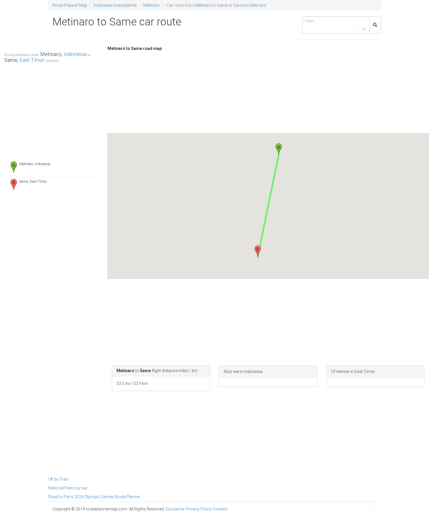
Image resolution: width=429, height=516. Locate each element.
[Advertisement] (53, 107)
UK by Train (58, 479)
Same (222, 5)
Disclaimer (175, 509)
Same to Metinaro (249, 5)
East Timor (32, 60)
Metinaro (151, 5)
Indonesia (75, 54)
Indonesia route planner (115, 5)
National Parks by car (68, 488)
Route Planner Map (70, 5)
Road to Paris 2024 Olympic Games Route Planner (94, 496)
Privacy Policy (199, 509)
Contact (220, 509)
